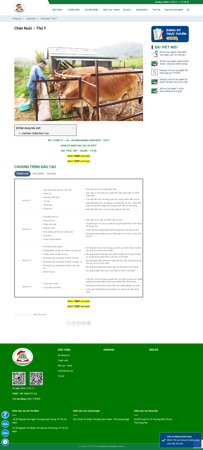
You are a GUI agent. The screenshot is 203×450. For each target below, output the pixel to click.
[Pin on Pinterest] (83, 323)
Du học (127, 10)
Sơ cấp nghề (91, 10)
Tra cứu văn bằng (173, 10)
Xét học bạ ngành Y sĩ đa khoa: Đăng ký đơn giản (171, 89)
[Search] (188, 10)
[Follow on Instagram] (182, 2)
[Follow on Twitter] (185, 2)
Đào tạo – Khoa (111, 10)
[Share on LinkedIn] (88, 323)
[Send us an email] (188, 2)
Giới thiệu (57, 10)
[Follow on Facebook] (180, 2)
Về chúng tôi (64, 355)
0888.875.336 (30, 393)
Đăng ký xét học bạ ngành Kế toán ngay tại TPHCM (173, 71)
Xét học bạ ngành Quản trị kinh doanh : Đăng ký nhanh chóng (174, 62)
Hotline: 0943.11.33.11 (166, 2)
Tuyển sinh (73, 10)
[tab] (22, 173)
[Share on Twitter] (74, 323)
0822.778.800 (33, 399)
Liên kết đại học (65, 371)
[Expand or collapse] (73, 128)
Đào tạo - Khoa (65, 365)
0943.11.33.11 (27, 388)
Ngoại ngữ (141, 10)
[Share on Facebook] (69, 323)
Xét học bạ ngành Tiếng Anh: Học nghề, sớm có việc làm (173, 53)
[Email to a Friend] (79, 323)
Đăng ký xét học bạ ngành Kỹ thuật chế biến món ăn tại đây (174, 80)
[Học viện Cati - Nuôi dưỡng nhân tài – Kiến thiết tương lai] (30, 7)
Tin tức (156, 10)
